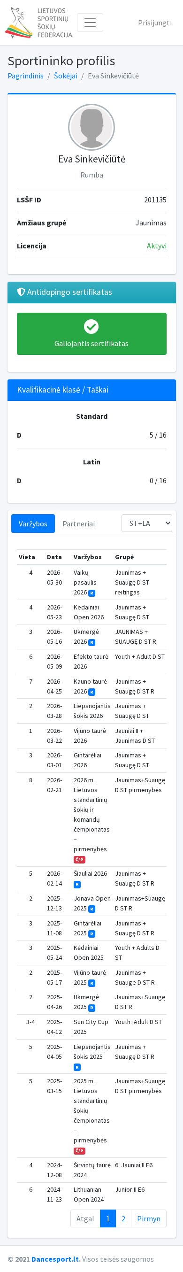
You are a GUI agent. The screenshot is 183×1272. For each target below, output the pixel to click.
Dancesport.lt (55, 1259)
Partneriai (78, 523)
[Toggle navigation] (90, 22)
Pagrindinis (26, 75)
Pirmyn (148, 1218)
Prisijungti (155, 22)
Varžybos (33, 523)
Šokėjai (65, 75)
